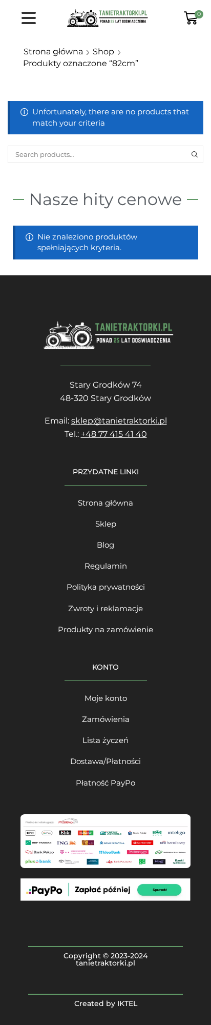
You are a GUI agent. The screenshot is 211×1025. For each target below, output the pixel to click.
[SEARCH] (194, 154)
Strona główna (53, 51)
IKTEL (127, 1003)
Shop (103, 51)
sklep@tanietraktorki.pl (119, 421)
